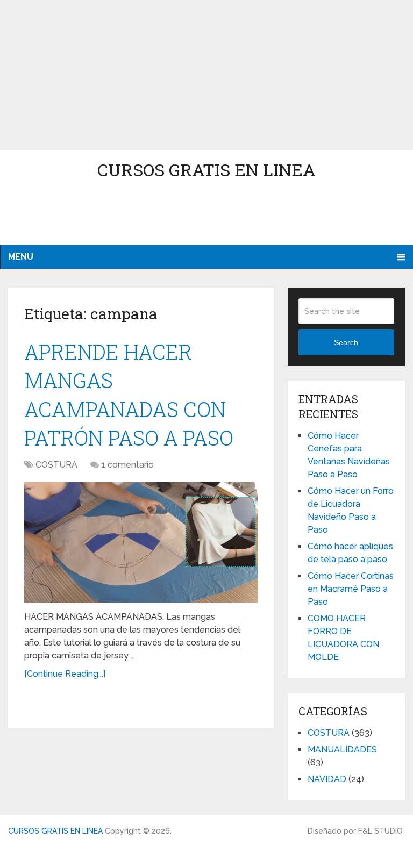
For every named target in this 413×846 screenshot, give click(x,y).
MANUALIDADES (342, 749)
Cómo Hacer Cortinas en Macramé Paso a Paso (351, 589)
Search (346, 342)
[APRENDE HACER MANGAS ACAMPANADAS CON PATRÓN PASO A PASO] (141, 542)
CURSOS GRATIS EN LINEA (206, 169)
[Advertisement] (206, 75)
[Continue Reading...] (64, 674)
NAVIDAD (327, 779)
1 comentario (127, 465)
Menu (20, 257)
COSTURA (56, 465)
